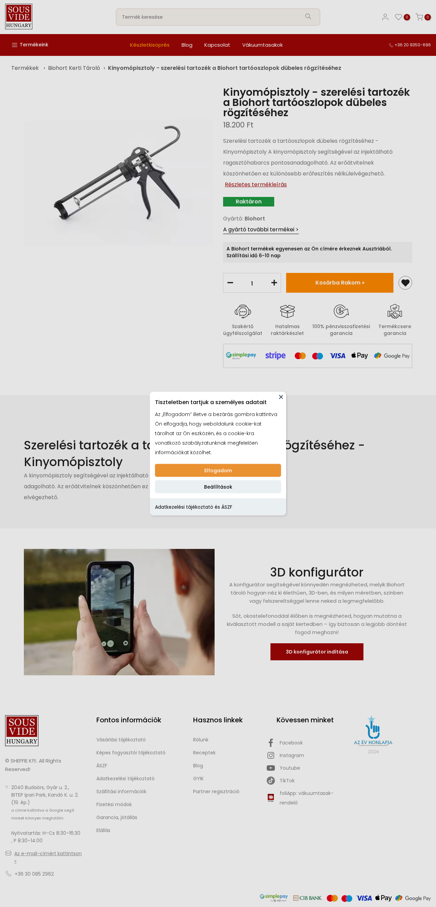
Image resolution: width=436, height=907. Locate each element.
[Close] (281, 397)
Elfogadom (218, 470)
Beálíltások (218, 486)
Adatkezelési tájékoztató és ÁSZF (193, 507)
